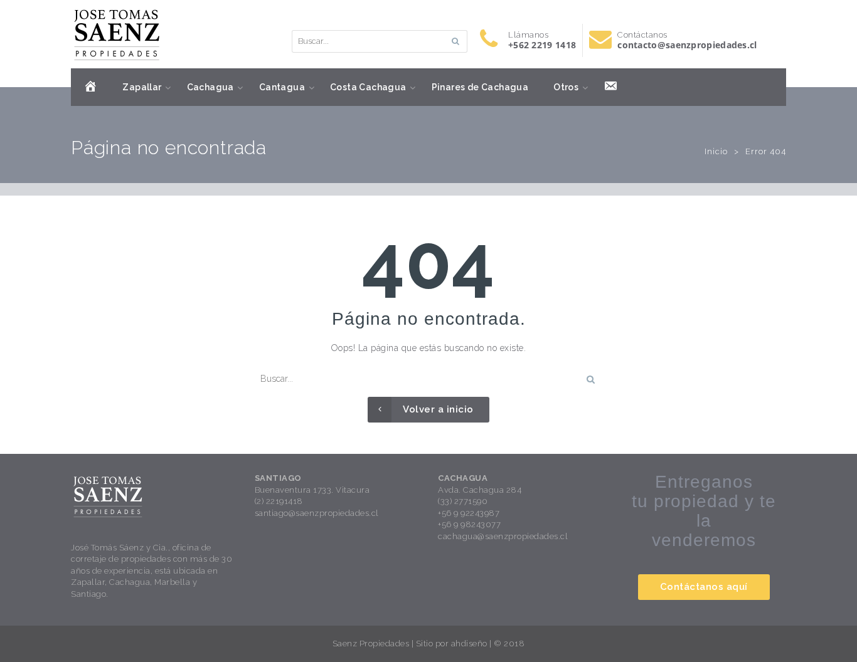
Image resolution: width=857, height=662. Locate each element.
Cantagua (282, 87)
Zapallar (141, 87)
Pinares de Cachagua (480, 87)
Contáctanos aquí (704, 586)
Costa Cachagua (368, 87)
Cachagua (210, 87)
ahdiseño (469, 643)
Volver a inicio (438, 409)
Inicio (716, 151)
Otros (565, 87)
